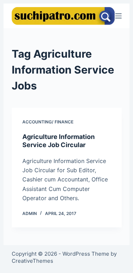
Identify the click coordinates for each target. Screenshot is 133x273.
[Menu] (118, 16)
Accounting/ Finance (47, 121)
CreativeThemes (32, 260)
